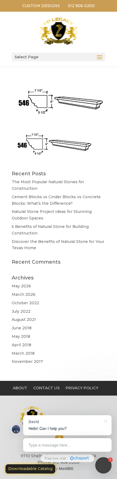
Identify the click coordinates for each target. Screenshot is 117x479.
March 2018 (23, 353)
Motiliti (66, 468)
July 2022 (21, 311)
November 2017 (27, 361)
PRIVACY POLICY (82, 387)
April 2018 (21, 344)
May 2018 (21, 336)
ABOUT (20, 387)
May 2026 (21, 286)
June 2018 (22, 328)
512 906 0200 (81, 5)
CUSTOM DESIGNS (41, 5)
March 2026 (23, 294)
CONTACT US (46, 387)
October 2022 (25, 302)
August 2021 (24, 319)
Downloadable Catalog (30, 468)
